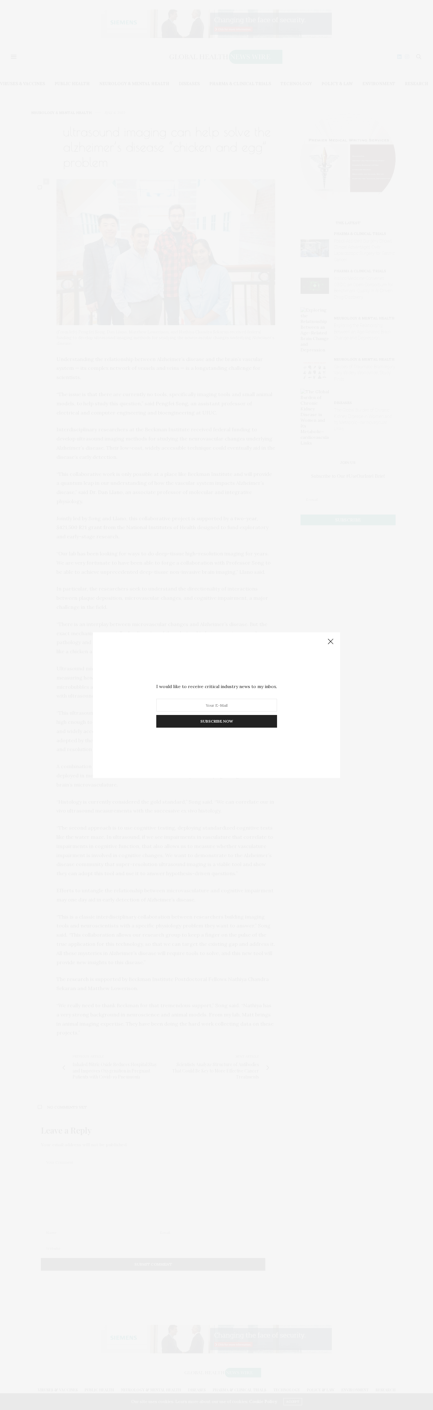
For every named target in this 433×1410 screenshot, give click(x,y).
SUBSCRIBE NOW (216, 721)
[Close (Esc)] (330, 641)
